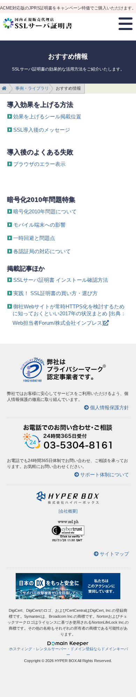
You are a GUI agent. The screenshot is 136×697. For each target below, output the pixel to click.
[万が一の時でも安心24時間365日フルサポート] (68, 448)
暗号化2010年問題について (45, 211)
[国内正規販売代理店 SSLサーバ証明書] (38, 32)
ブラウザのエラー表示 (39, 164)
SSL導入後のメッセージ (41, 130)
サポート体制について (104, 474)
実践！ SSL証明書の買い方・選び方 (55, 293)
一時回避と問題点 (34, 238)
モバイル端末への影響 (39, 225)
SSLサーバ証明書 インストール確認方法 (60, 280)
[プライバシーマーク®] (32, 381)
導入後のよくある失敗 (40, 152)
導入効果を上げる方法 (40, 104)
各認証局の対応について (42, 251)
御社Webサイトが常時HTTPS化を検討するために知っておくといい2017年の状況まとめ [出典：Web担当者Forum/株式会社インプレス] (69, 314)
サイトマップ (114, 554)
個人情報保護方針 (109, 407)
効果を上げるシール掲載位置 (47, 116)
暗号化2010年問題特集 (41, 199)
